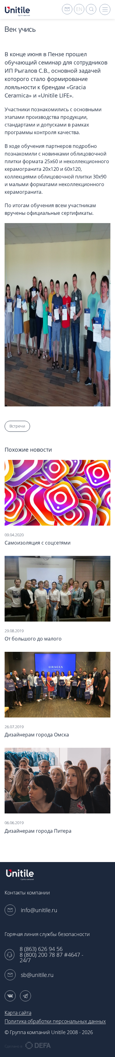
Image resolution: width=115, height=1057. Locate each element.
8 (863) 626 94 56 (41, 949)
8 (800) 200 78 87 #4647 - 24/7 (51, 957)
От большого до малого (33, 638)
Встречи (17, 426)
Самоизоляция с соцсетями (38, 542)
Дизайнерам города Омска (37, 734)
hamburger (104, 9)
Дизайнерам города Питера (38, 831)
